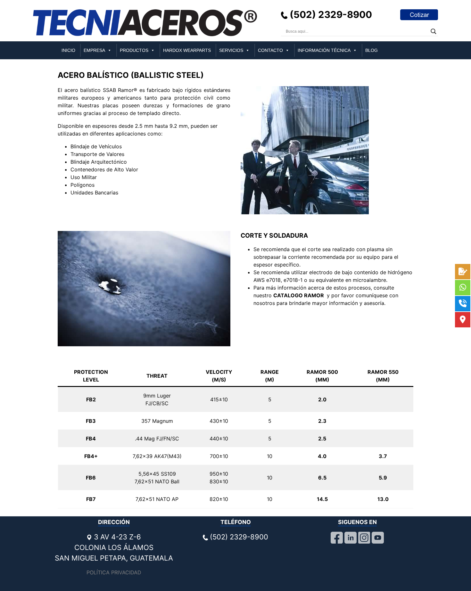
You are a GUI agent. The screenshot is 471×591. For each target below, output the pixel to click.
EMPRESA (94, 50)
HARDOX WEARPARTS (187, 50)
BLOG (371, 50)
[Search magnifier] (433, 31)
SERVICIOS (231, 50)
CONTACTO (270, 50)
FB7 (91, 499)
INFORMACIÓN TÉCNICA (324, 50)
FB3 (91, 421)
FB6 (91, 477)
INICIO (68, 50)
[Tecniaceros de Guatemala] (145, 22)
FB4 (91, 438)
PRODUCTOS (134, 50)
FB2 (91, 399)
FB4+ (91, 456)
